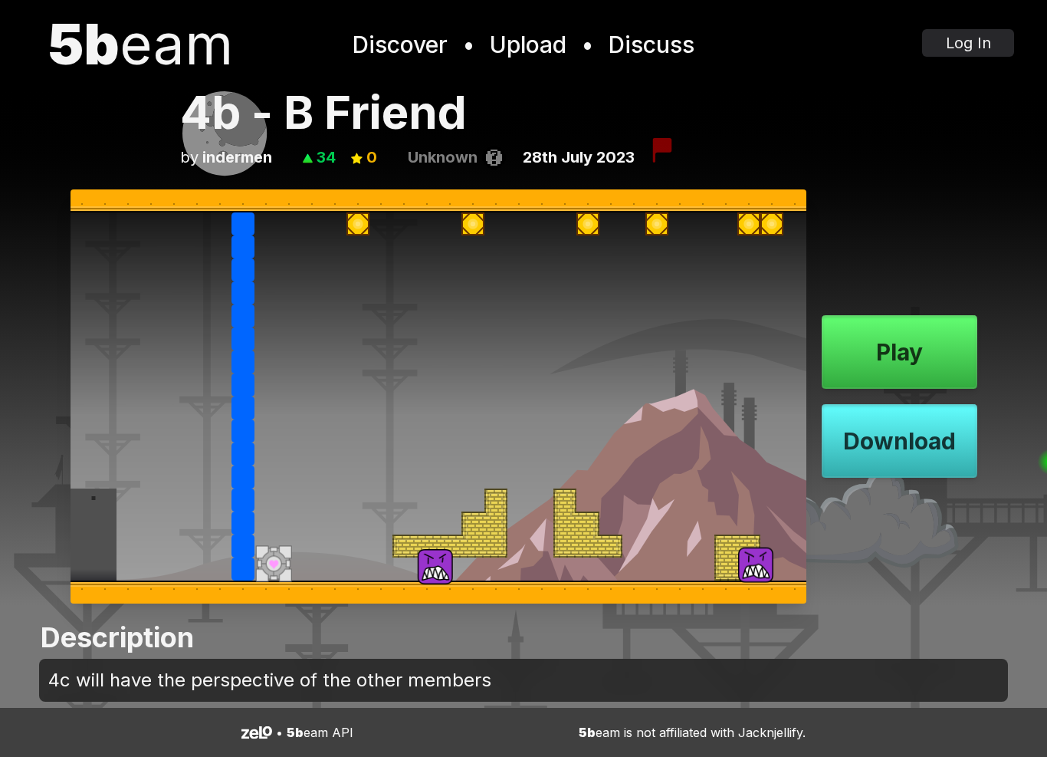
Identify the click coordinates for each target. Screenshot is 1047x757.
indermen (237, 157)
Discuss (651, 44)
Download (899, 441)
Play (899, 352)
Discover (400, 44)
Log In (968, 43)
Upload (528, 44)
